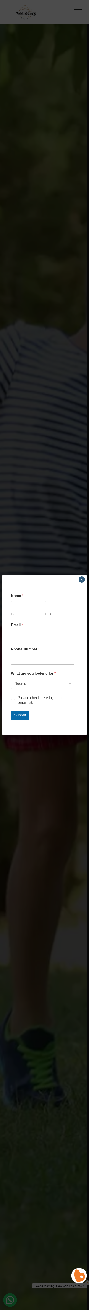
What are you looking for (33, 673)
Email (17, 625)
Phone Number (25, 649)
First (14, 614)
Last (48, 614)
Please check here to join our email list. (41, 700)
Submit (20, 715)
